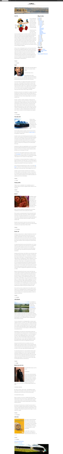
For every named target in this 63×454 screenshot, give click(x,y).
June (40, 36)
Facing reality (17, 182)
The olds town (17, 116)
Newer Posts (16, 441)
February (41, 40)
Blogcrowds (46, 53)
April (40, 38)
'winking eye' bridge (31, 132)
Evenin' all (16, 231)
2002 (39, 45)
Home (23, 441)
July (40, 35)
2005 (39, 42)
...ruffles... (31, 4)
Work (17, 180)
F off (15, 65)
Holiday (17, 363)
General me (17, 191)
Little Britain (17, 299)
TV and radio (18, 114)
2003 (39, 44)
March (40, 39)
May (40, 37)
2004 (39, 43)
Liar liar (16, 15)
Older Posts (20, 441)
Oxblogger (43, 49)
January (41, 41)
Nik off (15, 193)
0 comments (15, 112)
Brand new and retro (18, 365)
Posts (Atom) (20, 442)
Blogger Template (40, 53)
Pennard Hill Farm (32, 307)
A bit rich (16, 416)
